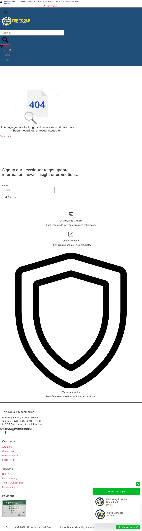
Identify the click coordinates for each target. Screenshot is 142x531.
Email (5, 185)
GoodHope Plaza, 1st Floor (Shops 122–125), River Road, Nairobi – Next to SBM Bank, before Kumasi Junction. (22, 421)
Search (3, 28)
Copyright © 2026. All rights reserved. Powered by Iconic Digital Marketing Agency (50, 527)
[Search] (5, 40)
